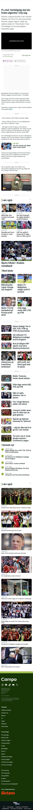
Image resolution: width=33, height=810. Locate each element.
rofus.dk (20, 808)
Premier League (9, 61)
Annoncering (5, 770)
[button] (16, 182)
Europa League (5, 759)
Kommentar (4, 726)
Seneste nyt (4, 713)
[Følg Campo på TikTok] (9, 685)
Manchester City (21, 61)
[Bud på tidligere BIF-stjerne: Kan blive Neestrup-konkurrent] (6, 345)
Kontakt (3, 778)
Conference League (7, 762)
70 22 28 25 (25, 807)
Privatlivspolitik (5, 781)
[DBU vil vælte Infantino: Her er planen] (6, 395)
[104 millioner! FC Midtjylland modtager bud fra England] (6, 337)
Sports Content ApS (5, 689)
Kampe (3, 715)
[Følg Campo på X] (17, 685)
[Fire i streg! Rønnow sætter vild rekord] (6, 404)
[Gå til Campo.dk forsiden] (9, 681)
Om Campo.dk (5, 773)
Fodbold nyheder (6, 710)
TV (2, 718)
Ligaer (3, 721)
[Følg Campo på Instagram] (2, 685)
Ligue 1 (3, 754)
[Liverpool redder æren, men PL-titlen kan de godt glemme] (6, 412)
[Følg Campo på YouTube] (13, 685)
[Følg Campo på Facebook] (6, 685)
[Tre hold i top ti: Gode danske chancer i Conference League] (6, 438)
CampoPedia (5, 775)
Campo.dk (3, 688)
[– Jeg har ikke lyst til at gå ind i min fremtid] (6, 429)
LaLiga (3, 746)
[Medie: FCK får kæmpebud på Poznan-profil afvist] (8, 301)
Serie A (3, 751)
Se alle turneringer (6, 765)
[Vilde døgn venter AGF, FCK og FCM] (24, 301)
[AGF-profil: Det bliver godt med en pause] (24, 356)
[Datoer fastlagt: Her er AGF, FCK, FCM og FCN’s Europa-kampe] (6, 328)
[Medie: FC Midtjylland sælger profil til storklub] (24, 278)
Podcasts (3, 723)
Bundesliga (4, 748)
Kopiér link (27, 55)
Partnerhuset (9, 699)
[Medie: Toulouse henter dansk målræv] (6, 378)
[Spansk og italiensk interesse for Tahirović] (6, 421)
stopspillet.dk (5, 808)
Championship (5, 743)
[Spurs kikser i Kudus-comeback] (16, 251)
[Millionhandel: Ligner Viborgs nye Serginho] (8, 278)
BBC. (11, 109)
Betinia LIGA (4, 737)
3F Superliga (5, 735)
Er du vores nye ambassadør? (9, 784)
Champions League (6, 756)
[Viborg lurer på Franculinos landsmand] (8, 356)
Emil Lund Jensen (8, 56)
